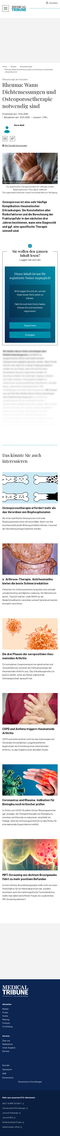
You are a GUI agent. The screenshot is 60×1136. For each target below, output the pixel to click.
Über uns (6, 1040)
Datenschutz (7, 1077)
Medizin (5, 1009)
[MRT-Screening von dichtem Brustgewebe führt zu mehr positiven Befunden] (30, 854)
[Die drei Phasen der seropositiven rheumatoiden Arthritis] (30, 634)
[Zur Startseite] (19, 8)
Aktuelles (7, 1004)
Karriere (5, 1051)
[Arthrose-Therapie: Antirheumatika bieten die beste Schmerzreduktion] (30, 559)
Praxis (5, 1012)
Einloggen (30, 334)
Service (6, 1036)
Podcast (6, 1023)
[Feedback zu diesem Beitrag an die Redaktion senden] (12, 138)
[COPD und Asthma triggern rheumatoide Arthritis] (30, 708)
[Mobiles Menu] (5, 8)
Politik (5, 1016)
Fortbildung (7, 1026)
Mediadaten (7, 1044)
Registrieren (30, 325)
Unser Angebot (9, 1047)
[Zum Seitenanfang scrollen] (54, 1130)
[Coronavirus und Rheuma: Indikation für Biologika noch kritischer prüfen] (30, 780)
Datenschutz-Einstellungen (30, 1081)
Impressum (7, 1069)
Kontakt (6, 1065)
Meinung (5, 1019)
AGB (4, 1073)
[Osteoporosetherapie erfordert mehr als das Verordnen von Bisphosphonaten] (30, 488)
